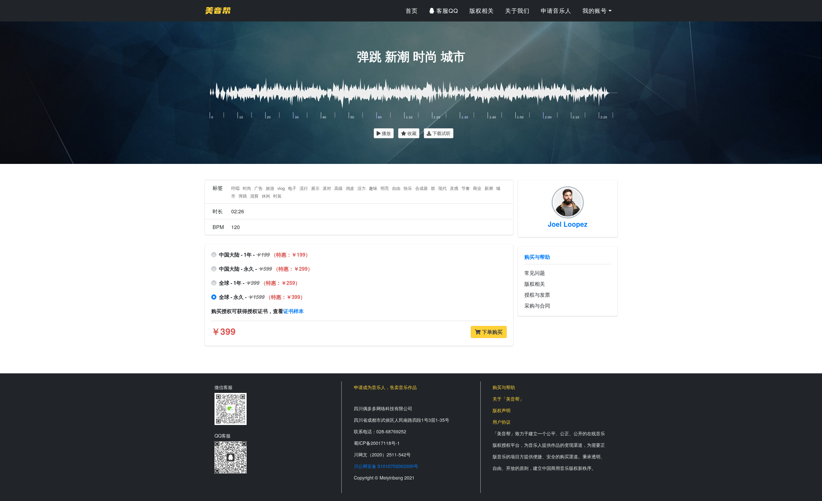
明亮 (384, 188)
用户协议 (502, 421)
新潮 (489, 188)
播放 (385, 133)
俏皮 (350, 188)
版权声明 (502, 410)
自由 (396, 188)
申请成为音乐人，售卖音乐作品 (385, 387)
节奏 (465, 188)
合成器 (421, 188)
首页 (412, 10)
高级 (338, 188)
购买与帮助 (537, 256)
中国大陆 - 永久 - (266, 268)
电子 (292, 188)
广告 (258, 188)
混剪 (254, 196)
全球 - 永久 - (262, 297)
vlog (281, 188)
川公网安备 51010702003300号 (386, 466)
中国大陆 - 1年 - (264, 254)
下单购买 (492, 331)
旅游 (270, 188)
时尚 (247, 188)
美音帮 (218, 10)
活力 (361, 188)
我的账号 (594, 10)
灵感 (454, 188)
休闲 (266, 196)
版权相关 (481, 10)
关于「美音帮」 (508, 398)
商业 (477, 188)
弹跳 (243, 196)
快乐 (408, 188)
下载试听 (440, 133)
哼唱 (235, 188)
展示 (315, 188)
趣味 (373, 188)
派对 (327, 188)
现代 (442, 188)
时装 (277, 196)
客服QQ (446, 10)
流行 (304, 188)
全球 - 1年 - (259, 282)
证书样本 (293, 311)
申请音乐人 (556, 10)
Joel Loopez (568, 224)
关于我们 (517, 10)
